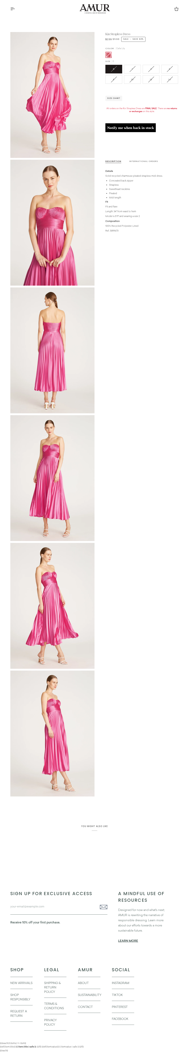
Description (113, 161)
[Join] (102, 907)
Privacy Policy (50, 1022)
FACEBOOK (120, 1019)
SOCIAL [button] (121, 970)
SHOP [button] (17, 970)
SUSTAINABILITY (90, 995)
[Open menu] (15, 8)
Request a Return (18, 1013)
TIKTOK (117, 995)
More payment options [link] (117, 148)
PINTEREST (120, 1007)
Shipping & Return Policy (52, 987)
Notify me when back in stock (130, 128)
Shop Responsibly (20, 997)
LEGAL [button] (51, 970)
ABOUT (83, 983)
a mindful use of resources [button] (141, 897)
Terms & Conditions (54, 1005)
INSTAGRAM (120, 983)
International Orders (143, 161)
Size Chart (113, 98)
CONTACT (85, 1007)
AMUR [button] (85, 970)
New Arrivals (21, 983)
